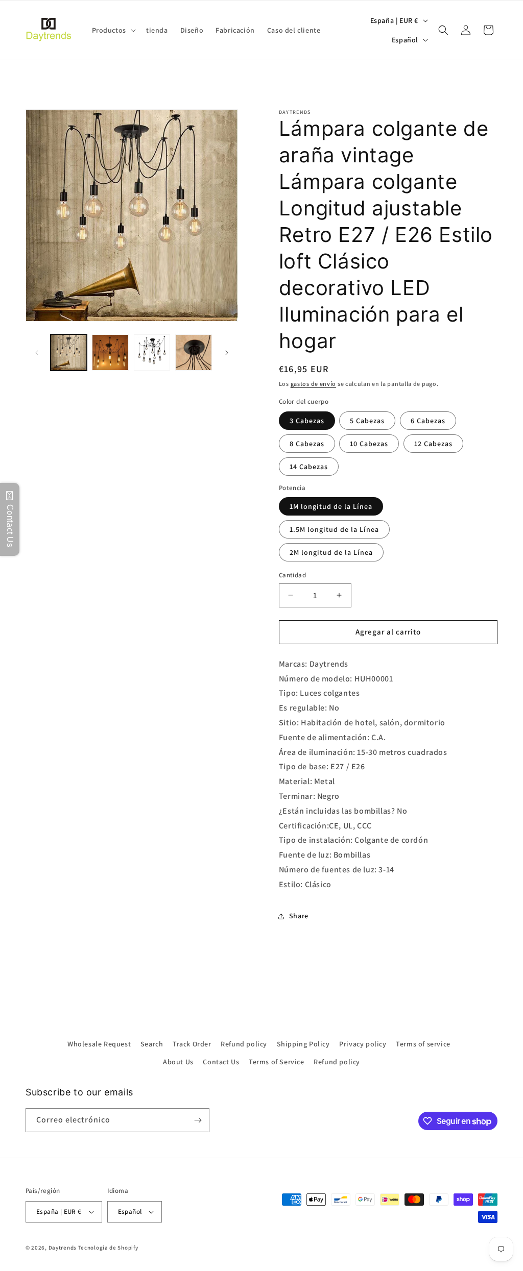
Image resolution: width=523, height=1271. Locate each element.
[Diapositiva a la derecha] (227, 352)
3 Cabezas (307, 420)
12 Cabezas (433, 443)
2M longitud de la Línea (331, 552)
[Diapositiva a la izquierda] (37, 352)
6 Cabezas (428, 420)
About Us (178, 1061)
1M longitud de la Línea (331, 506)
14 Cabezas (309, 466)
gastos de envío (314, 383)
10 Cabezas (369, 443)
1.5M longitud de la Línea (334, 529)
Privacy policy (362, 1043)
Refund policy (244, 1043)
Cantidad (292, 575)
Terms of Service (276, 1061)
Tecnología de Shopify (108, 1247)
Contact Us (221, 1061)
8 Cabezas (307, 443)
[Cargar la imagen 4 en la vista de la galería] (193, 352)
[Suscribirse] (197, 1120)
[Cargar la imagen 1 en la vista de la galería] (69, 352)
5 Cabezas (367, 420)
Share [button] (298, 915)
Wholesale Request (99, 1043)
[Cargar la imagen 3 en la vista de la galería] (152, 352)
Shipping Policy (303, 1043)
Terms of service (423, 1043)
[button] (113, 30)
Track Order (192, 1043)
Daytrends (63, 1247)
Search (151, 1043)
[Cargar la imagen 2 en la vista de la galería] (110, 352)
